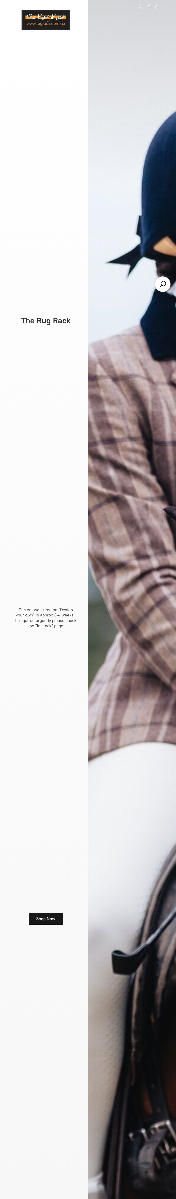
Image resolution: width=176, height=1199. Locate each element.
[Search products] (163, 284)
